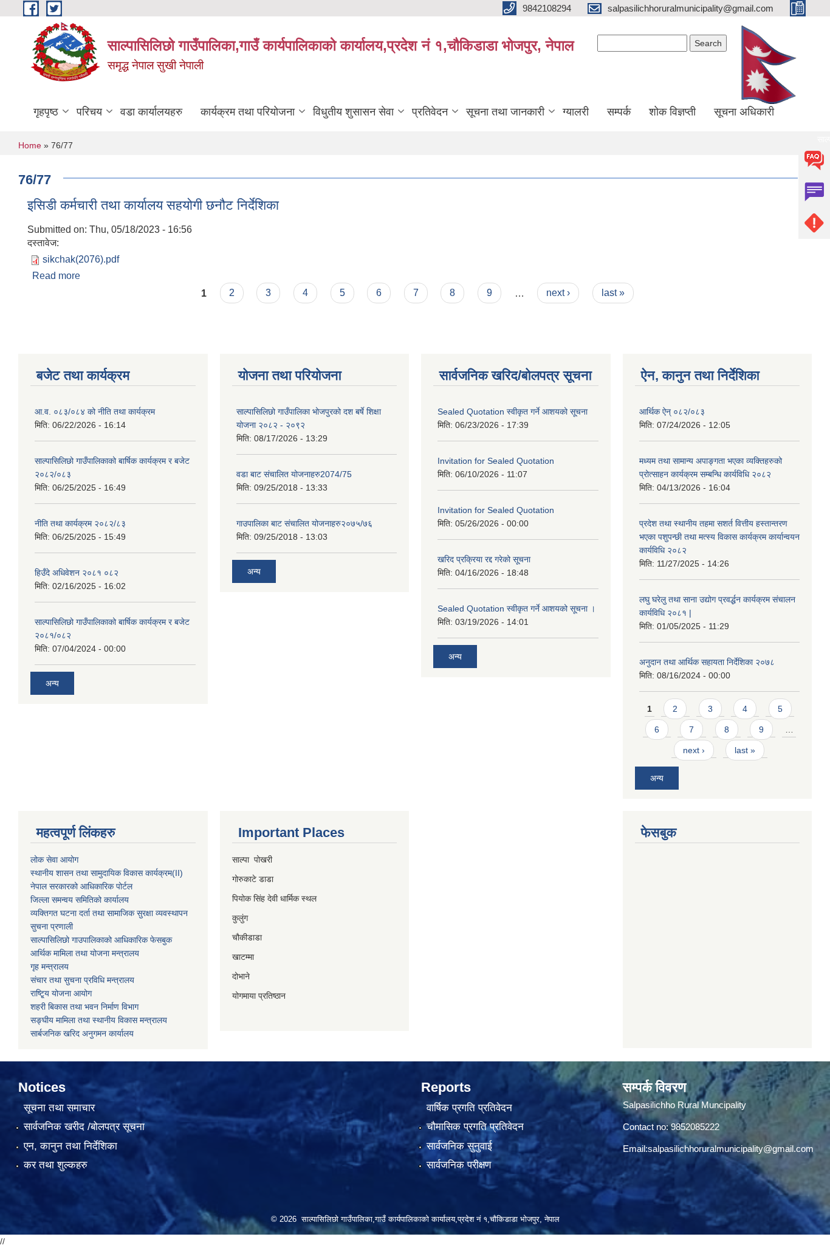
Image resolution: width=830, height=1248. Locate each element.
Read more (56, 276)
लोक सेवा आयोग (54, 859)
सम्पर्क (619, 112)
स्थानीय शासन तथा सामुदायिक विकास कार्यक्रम (101, 873)
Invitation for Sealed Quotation (495, 461)
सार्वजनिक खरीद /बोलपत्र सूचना (84, 1127)
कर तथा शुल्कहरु (55, 1165)
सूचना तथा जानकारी (505, 112)
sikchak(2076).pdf (81, 259)
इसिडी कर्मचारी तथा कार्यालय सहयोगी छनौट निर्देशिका (153, 205)
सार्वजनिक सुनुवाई (459, 1146)
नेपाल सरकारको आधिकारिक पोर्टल (81, 886)
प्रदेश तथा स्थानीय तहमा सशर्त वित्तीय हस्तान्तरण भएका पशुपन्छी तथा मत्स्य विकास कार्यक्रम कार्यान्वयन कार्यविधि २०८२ (719, 537)
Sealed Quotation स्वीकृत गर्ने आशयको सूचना (512, 411)
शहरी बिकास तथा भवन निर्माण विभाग (84, 1007)
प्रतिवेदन (430, 112)
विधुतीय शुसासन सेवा (353, 112)
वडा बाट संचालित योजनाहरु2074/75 (294, 474)
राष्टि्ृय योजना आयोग (61, 993)
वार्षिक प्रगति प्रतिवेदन (469, 1108)
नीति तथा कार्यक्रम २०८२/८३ (80, 523)
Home (29, 145)
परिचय (89, 112)
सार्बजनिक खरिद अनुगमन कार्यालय (82, 1033)
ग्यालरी (576, 112)
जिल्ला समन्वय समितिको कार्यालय (79, 900)
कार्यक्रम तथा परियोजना (248, 112)
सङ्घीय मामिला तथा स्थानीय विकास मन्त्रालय (98, 1020)
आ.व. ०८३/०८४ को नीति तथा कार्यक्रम (95, 411)
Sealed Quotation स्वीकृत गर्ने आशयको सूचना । (516, 608)
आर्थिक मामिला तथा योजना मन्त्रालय (84, 953)
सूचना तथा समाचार (59, 1108)
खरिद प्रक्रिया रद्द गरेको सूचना (483, 559)
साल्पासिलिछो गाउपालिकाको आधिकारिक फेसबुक (101, 940)
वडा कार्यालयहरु (151, 112)
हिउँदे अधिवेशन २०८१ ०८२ (76, 572)
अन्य (52, 683)
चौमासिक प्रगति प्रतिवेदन (475, 1127)
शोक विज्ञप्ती (672, 112)
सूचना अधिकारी (744, 112)
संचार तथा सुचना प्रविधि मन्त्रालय (82, 980)
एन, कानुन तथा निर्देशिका (70, 1146)
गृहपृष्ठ (45, 112)
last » (613, 293)
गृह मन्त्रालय (49, 966)
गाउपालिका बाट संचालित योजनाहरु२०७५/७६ (304, 523)
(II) (177, 873)
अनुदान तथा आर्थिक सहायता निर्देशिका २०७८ (707, 662)
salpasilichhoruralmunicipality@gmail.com (731, 1148)
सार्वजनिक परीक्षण (459, 1165)
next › (558, 293)
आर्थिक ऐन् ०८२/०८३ (672, 411)
